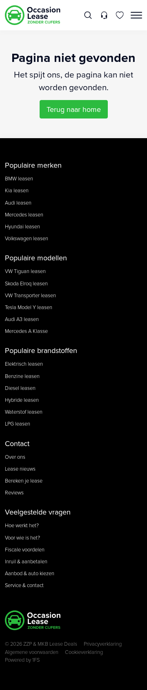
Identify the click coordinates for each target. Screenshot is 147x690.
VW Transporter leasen (30, 295)
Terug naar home (74, 109)
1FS (36, 659)
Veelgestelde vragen (38, 512)
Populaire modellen (36, 258)
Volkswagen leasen (26, 238)
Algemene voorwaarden (31, 652)
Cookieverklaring (84, 652)
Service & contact (24, 585)
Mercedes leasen (24, 214)
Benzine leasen (22, 376)
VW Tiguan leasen (25, 271)
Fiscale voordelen (25, 549)
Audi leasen (18, 202)
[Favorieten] (120, 15)
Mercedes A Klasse (26, 331)
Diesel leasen (20, 388)
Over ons (15, 456)
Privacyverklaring (103, 643)
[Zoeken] (88, 15)
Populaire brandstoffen (41, 350)
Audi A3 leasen (22, 319)
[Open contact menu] (104, 15)
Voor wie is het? (22, 537)
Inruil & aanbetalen (26, 561)
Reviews (14, 492)
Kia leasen (17, 190)
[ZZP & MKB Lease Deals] (32, 15)
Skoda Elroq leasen (26, 283)
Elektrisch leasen (24, 363)
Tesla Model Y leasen (28, 307)
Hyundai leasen (22, 226)
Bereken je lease (23, 480)
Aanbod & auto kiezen (29, 573)
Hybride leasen (22, 399)
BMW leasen (19, 178)
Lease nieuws (20, 468)
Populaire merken (33, 165)
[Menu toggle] (136, 15)
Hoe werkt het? (22, 525)
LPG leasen (17, 423)
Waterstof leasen (23, 411)
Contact (17, 443)
